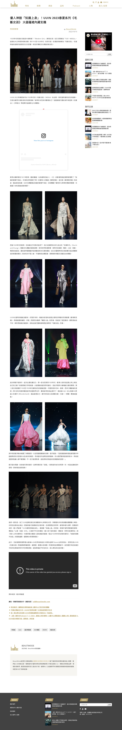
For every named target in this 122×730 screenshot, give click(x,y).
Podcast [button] (76, 6)
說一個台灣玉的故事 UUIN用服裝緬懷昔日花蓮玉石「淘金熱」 (32, 613)
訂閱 (109, 54)
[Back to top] (116, 724)
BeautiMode (71, 29)
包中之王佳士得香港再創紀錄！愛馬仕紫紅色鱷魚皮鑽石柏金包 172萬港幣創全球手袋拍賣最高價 (101, 112)
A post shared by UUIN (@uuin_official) (43, 164)
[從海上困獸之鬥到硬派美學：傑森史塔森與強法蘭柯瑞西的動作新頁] (88, 82)
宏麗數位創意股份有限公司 (41, 661)
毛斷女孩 (52, 630)
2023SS (45, 630)
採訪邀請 (12, 711)
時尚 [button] (27, 6)
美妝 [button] (50, 6)
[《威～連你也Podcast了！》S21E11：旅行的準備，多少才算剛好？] (88, 73)
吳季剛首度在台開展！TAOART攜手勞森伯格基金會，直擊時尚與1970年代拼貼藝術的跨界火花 (101, 89)
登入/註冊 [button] (103, 6)
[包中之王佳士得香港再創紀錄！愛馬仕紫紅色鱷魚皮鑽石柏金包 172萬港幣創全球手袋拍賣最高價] (88, 112)
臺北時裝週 (28, 630)
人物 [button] (91, 6)
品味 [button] (62, 6)
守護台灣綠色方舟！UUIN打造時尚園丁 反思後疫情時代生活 (31, 610)
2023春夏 (36, 630)
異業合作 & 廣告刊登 (16, 707)
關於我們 (12, 704)
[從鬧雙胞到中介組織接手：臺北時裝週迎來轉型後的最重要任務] (88, 65)
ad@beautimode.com (41, 602)
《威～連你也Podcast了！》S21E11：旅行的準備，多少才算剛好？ (102, 73)
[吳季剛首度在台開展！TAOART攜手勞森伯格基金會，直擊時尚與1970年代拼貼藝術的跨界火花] (88, 90)
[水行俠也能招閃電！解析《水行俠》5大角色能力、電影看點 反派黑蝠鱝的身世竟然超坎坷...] (88, 137)
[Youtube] (99, 2)
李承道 (13, 630)
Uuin (19, 630)
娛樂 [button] (39, 6)
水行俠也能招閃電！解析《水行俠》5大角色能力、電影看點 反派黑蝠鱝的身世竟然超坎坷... (102, 136)
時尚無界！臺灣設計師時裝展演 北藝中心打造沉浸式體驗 (30, 607)
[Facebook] (96, 2)
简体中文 (105, 2)
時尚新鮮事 (14, 29)
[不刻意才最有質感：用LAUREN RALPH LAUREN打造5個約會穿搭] (88, 98)
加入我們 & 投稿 (14, 715)
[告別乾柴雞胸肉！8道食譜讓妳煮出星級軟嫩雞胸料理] (88, 120)
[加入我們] (101, 2)
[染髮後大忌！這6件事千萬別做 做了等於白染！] (88, 145)
